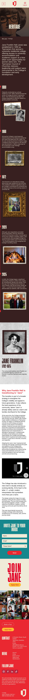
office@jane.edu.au (18, 645)
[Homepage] (14, 3)
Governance (16, 659)
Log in (25, 5)
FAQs (14, 654)
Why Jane (4, 38)
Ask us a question (18, 648)
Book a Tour (8, 624)
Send (14, 553)
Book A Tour (16, 656)
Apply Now (15, 585)
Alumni (15, 653)
